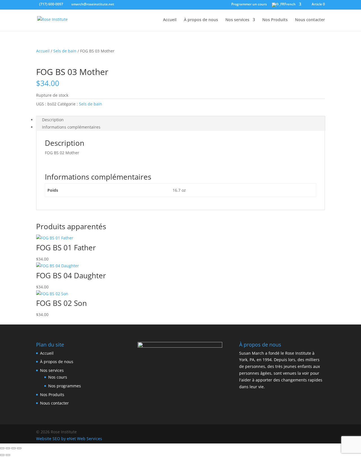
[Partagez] (13, 448)
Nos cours (57, 377)
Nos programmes (64, 385)
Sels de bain (64, 51)
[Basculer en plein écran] (8, 448)
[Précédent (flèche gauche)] (2, 455)
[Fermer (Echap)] (19, 448)
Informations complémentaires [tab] (71, 127)
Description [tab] (53, 119)
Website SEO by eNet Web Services (69, 438)
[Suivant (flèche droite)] (8, 455)
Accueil (170, 20)
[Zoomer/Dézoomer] (2, 448)
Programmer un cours (249, 4)
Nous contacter (310, 20)
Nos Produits (275, 20)
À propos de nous (201, 20)
